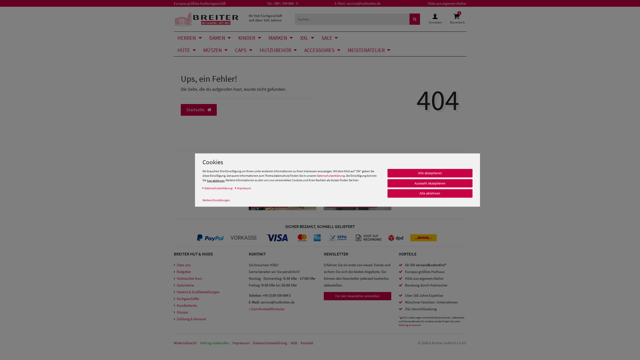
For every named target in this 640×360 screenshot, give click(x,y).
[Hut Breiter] (207, 19)
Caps (240, 50)
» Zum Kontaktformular (267, 308)
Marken (277, 37)
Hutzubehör (275, 50)
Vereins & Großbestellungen (198, 292)
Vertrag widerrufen (214, 342)
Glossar (182, 312)
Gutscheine (185, 285)
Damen (217, 37)
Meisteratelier (366, 50)
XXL (304, 37)
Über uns (183, 264)
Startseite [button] (196, 109)
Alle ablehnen (430, 193)
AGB (294, 342)
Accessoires (319, 50)
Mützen (212, 50)
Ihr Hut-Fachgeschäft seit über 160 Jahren (265, 17)
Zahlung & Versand (191, 318)
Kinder (246, 37)
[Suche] (415, 19)
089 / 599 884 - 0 (286, 3)
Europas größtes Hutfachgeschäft (200, 3)
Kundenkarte (187, 305)
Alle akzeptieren (430, 173)
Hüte (184, 50)
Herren (187, 37)
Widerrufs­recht (185, 342)
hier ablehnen (216, 180)
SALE (327, 37)
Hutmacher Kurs (189, 278)
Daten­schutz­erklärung (270, 342)
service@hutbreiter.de (363, 3)
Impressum (241, 342)
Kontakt (307, 342)
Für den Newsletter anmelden (357, 296)
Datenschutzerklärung (331, 176)
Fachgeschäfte (188, 298)
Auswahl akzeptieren (430, 183)
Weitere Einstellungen (216, 200)
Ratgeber (184, 271)
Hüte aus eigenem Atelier (447, 3)
